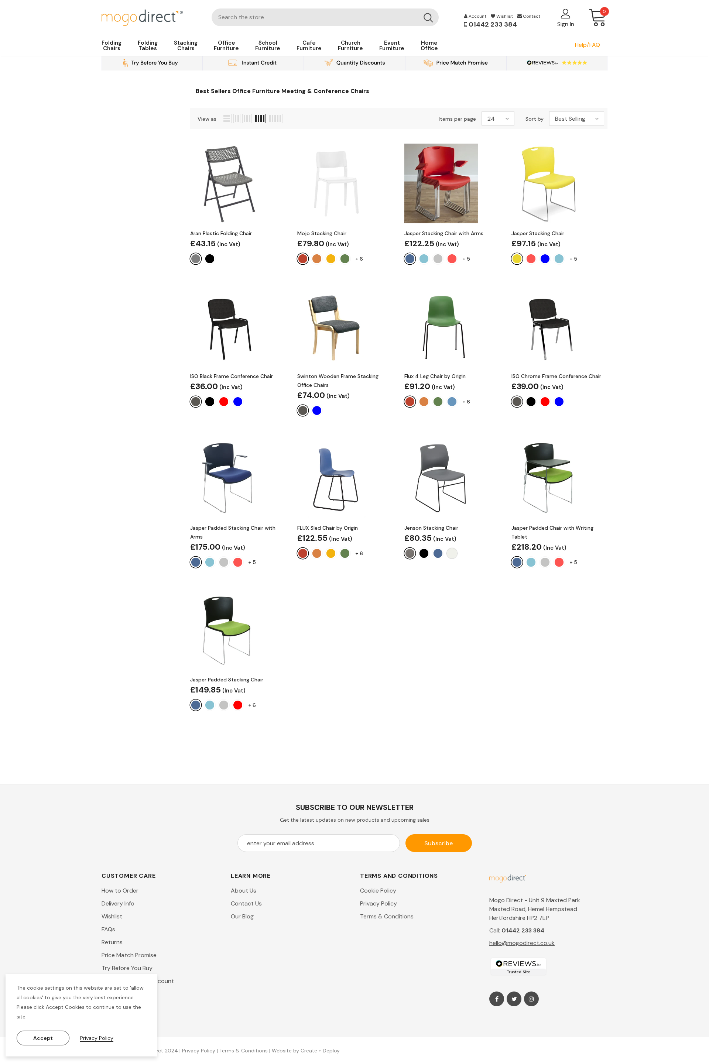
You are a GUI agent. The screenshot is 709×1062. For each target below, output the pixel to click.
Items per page (457, 119)
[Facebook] (496, 998)
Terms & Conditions (243, 1050)
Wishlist (504, 16)
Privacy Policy (198, 1050)
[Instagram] (531, 998)
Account (476, 16)
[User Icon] (565, 13)
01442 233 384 (492, 24)
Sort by (534, 119)
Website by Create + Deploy (306, 1050)
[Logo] (151, 17)
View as (207, 119)
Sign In (565, 24)
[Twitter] (514, 998)
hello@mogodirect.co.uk (522, 943)
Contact (531, 16)
